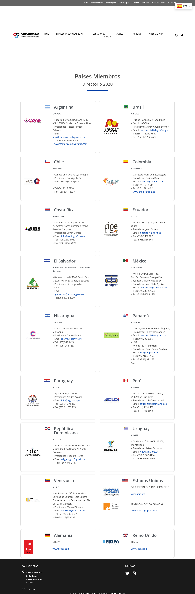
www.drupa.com (61, 548)
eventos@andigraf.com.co (153, 181)
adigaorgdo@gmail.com (73, 459)
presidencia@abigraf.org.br (154, 130)
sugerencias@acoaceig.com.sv (68, 294)
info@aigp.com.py (149, 352)
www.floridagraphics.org (144, 510)
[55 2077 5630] (23, 588)
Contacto (172, 2)
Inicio (86, 2)
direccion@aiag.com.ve (73, 510)
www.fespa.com (139, 548)
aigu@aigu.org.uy (149, 451)
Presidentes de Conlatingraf (103, 2)
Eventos (135, 2)
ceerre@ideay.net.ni (71, 338)
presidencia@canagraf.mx (153, 287)
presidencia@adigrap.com (153, 335)
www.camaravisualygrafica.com (70, 143)
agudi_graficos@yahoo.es (153, 403)
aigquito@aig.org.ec (150, 232)
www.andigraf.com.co (144, 191)
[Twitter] (182, 35)
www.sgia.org (138, 494)
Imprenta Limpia (158, 2)
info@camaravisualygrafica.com (69, 137)
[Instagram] (176, 35)
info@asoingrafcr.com (73, 236)
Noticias (145, 2)
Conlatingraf (123, 2)
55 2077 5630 (30, 589)
